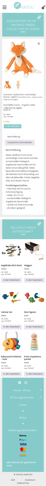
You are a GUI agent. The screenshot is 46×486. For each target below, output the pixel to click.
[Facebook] (19, 382)
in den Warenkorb (34, 280)
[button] (39, 44)
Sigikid (14, 97)
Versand (10, 117)
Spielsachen (18, 95)
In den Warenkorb (13, 126)
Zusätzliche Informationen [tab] (19, 142)
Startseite (7, 95)
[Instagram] (26, 382)
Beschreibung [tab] (13, 137)
